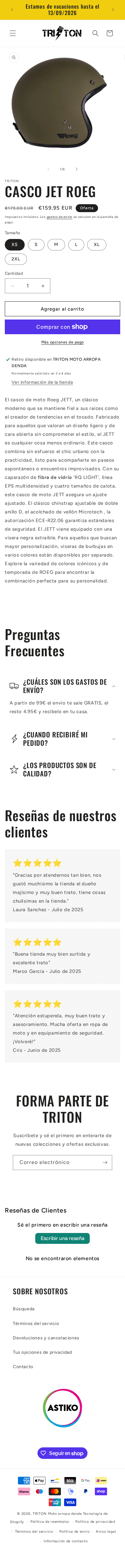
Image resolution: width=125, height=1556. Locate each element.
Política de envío (74, 1531)
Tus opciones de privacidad (42, 1352)
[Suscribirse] (105, 1162)
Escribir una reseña (62, 1238)
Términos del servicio (36, 1323)
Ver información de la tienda (42, 382)
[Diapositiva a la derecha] (77, 169)
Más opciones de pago (62, 342)
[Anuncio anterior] (12, 10)
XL (97, 244)
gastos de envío (60, 217)
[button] (13, 33)
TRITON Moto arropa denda (57, 1514)
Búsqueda (24, 1309)
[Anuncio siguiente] (113, 10)
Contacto (23, 1366)
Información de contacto (66, 1541)
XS (15, 244)
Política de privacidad (95, 1522)
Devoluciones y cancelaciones (46, 1338)
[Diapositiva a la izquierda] (48, 169)
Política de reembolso (49, 1522)
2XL (16, 259)
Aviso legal (106, 1531)
